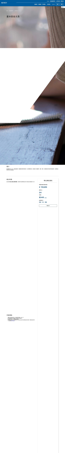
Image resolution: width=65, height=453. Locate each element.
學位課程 (43, 4)
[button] (44, 4)
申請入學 (48, 205)
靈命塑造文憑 (16, 10)
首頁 (7, 10)
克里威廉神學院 (52, 1)
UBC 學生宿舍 (58, 1)
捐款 (61, 4)
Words (48, 1)
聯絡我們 (35, 4)
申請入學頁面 (12, 320)
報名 (57, 4)
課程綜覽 (39, 4)
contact (53, 4)
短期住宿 (62, 1)
